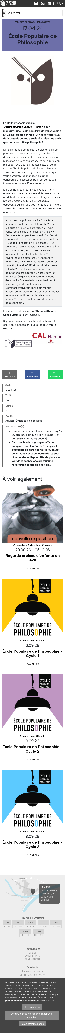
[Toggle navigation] (58, 13)
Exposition (20, 545)
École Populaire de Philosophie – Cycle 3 (32, 844)
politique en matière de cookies (20, 1000)
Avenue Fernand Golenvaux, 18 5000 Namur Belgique (49, 895)
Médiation (35, 545)
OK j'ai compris (32, 1007)
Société (44, 22)
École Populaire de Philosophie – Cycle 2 (32, 748)
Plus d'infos (33, 568)
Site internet (33, 958)
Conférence (26, 22)
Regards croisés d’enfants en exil (32, 557)
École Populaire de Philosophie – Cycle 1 (32, 653)
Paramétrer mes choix (32, 1024)
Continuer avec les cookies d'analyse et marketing (32, 1015)
